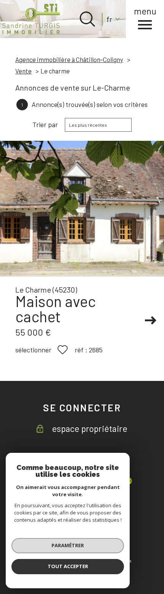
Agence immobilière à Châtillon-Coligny (69, 59)
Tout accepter (68, 566)
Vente (23, 71)
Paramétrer (67, 545)
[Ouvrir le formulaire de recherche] (87, 19)
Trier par (45, 125)
